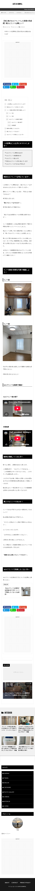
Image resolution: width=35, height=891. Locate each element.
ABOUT (7, 882)
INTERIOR (19, 12)
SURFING (6, 773)
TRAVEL (6, 778)
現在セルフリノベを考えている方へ (14, 107)
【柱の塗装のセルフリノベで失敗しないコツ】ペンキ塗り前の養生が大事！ (25, 748)
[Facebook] (7, 84)
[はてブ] (6, 87)
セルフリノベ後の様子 (15, 122)
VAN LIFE (6, 782)
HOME (4, 12)
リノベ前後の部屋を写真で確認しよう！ (15, 110)
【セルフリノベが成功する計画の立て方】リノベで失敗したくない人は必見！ (12, 591)
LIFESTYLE (11, 12)
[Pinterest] (21, 87)
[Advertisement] (17, 60)
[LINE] (13, 87)
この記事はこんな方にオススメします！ (15, 104)
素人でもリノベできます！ (12, 131)
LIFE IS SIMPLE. (17, 4)
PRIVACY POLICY (25, 882)
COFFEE (6, 806)
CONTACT (14, 882)
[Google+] (23, 84)
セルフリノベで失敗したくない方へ (14, 134)
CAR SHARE (7, 787)
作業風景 (12, 125)
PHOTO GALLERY (9, 792)
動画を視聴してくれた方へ (12, 128)
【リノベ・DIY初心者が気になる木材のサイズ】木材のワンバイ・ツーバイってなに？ (9, 728)
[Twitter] (15, 84)
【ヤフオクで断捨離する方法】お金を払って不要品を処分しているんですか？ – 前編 (9, 748)
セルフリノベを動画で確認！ (14, 119)
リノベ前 (9, 113)
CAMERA (6, 796)
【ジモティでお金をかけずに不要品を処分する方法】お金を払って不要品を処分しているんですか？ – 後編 (25, 729)
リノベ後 (9, 116)
